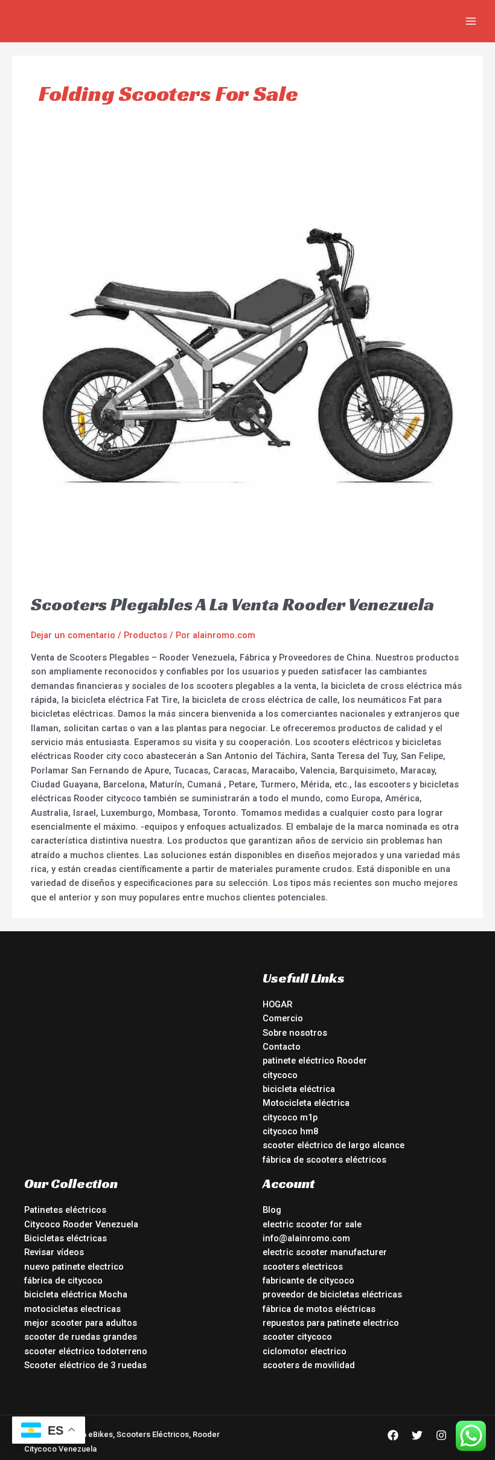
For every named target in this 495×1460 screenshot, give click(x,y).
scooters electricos (303, 1266)
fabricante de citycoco (308, 1280)
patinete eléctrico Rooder (315, 1060)
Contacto (282, 1046)
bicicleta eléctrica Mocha (75, 1294)
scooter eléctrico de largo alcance (333, 1145)
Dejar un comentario (73, 635)
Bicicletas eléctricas (65, 1238)
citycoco (280, 1075)
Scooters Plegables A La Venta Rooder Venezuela (232, 604)
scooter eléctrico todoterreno (85, 1351)
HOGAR (277, 1004)
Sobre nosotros (295, 1032)
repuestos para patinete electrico (331, 1322)
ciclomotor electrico (304, 1351)
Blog (272, 1209)
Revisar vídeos (54, 1252)
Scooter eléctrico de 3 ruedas (85, 1365)
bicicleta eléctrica (299, 1089)
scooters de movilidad (309, 1365)
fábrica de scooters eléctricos (324, 1159)
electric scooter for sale (312, 1224)
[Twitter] (417, 1435)
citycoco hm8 (290, 1131)
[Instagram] (441, 1435)
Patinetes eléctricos (65, 1209)
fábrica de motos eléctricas (319, 1308)
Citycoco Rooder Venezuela (81, 1224)
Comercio (283, 1018)
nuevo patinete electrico (74, 1266)
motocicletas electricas (72, 1308)
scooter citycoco (297, 1336)
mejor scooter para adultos (80, 1322)
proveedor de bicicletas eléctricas (332, 1294)
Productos (145, 635)
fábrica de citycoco (63, 1280)
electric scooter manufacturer (325, 1252)
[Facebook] (393, 1435)
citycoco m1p (290, 1117)
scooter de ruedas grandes (80, 1336)
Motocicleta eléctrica (306, 1102)
